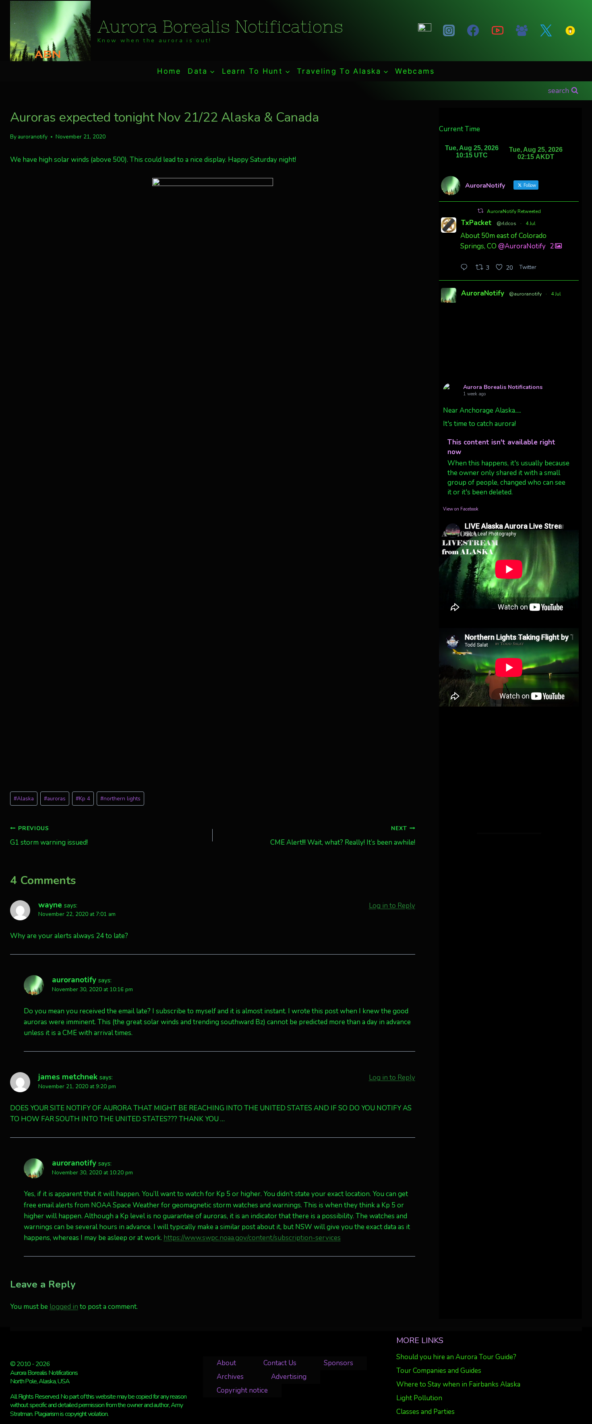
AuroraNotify (482, 293)
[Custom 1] (570, 30)
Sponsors (338, 1363)
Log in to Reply (392, 905)
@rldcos (506, 223)
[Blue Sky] (424, 30)
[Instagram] (449, 30)
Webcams (415, 71)
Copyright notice (242, 1390)
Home (169, 71)
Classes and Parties (425, 1411)
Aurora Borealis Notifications (502, 387)
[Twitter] (546, 30)
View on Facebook (460, 509)
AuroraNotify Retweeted (514, 211)
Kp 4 (83, 798)
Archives (230, 1376)
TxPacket (476, 222)
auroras (55, 798)
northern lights (120, 798)
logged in (64, 1306)
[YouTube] (497, 30)
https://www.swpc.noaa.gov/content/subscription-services (252, 1237)
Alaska (24, 798)
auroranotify (33, 137)
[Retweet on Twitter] (480, 211)
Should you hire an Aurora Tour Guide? (456, 1357)
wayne (50, 905)
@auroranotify (525, 294)
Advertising (288, 1376)
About (226, 1363)
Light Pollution (419, 1398)
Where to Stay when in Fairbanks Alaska (458, 1384)
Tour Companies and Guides (438, 1370)
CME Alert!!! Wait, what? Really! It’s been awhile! (342, 836)
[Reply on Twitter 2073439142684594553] (466, 268)
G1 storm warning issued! (49, 836)
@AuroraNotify (522, 246)
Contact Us (279, 1363)
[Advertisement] (509, 769)
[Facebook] (473, 30)
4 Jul (531, 223)
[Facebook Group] (521, 30)
